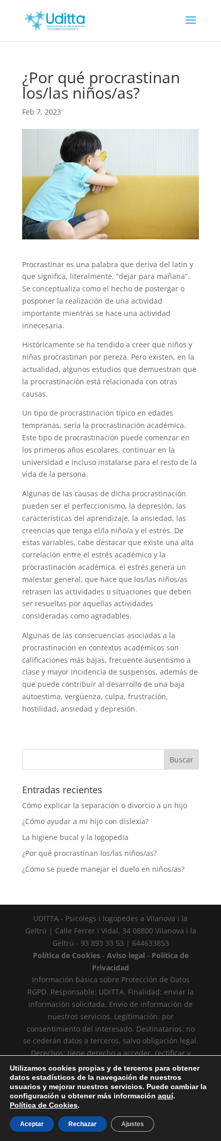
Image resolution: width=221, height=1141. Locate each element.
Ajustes (132, 1124)
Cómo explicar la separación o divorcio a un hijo (104, 805)
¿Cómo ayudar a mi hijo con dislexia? (85, 821)
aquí (165, 1096)
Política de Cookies (44, 1105)
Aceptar (32, 1124)
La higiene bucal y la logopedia (75, 837)
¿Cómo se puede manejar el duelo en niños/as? (103, 869)
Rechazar (82, 1124)
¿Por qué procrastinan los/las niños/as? (89, 853)
